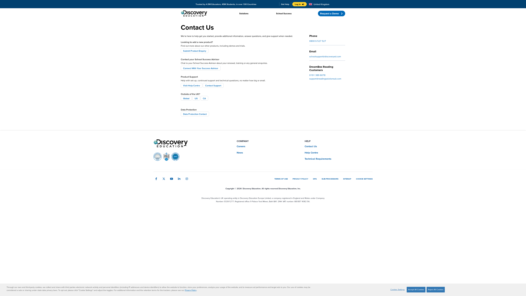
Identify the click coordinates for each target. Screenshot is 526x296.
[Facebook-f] (156, 179)
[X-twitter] (164, 179)
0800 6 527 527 (317, 41)
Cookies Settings (397, 289)
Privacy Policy (190, 290)
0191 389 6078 (317, 75)
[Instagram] (187, 179)
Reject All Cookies (435, 289)
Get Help (285, 4)
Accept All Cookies (416, 289)
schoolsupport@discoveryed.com (325, 56)
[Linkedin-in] (179, 179)
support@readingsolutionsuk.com (325, 78)
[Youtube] (171, 179)
